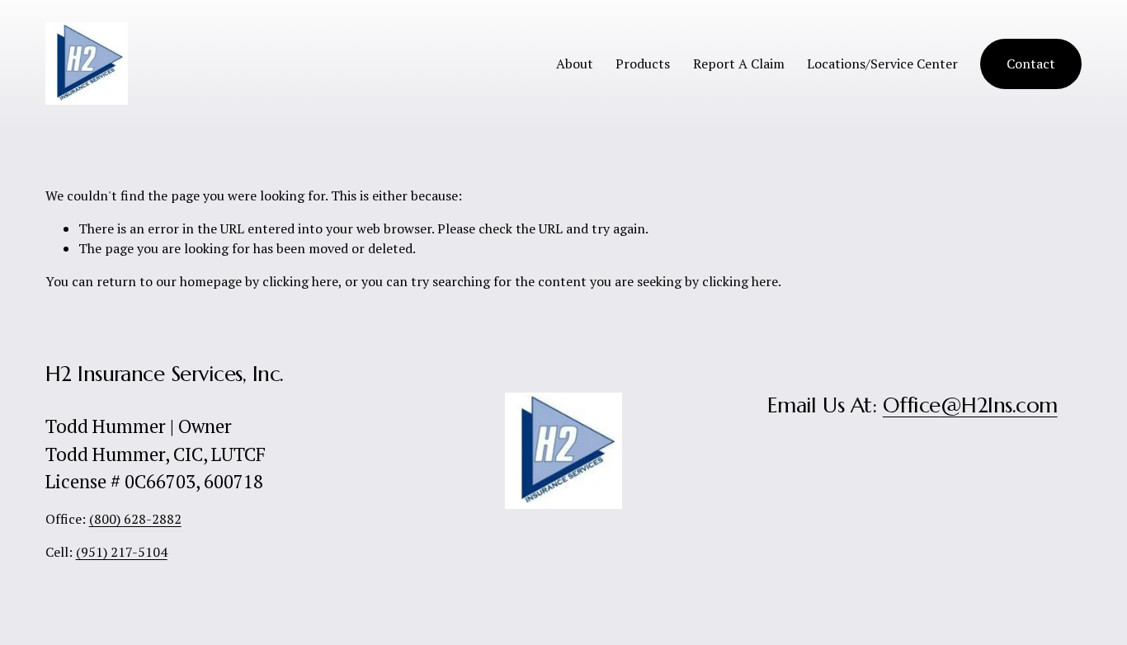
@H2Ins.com (999, 405)
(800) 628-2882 (135, 519)
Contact (1031, 63)
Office (912, 405)
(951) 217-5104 (121, 552)
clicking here (300, 281)
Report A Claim (739, 63)
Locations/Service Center (882, 63)
